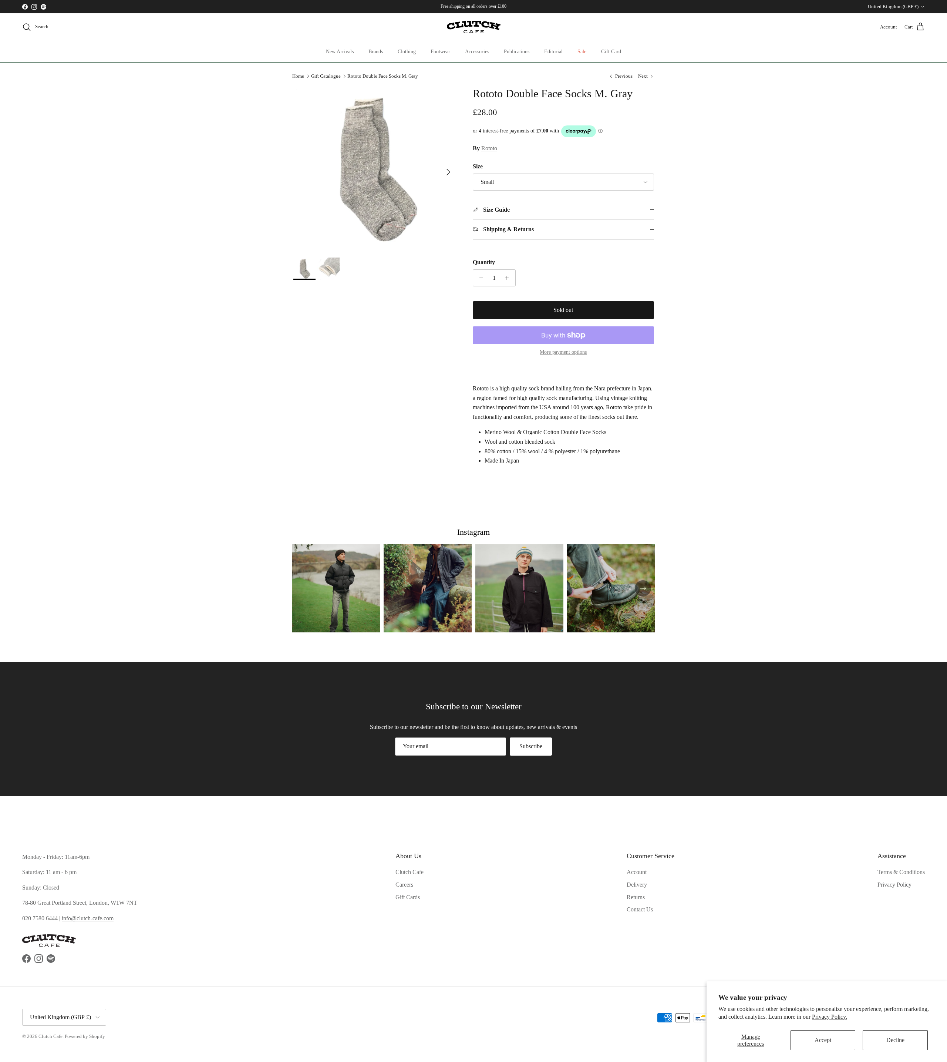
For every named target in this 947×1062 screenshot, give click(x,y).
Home (298, 76)
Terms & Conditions (901, 872)
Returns (636, 897)
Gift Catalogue (326, 76)
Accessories (477, 51)
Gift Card (611, 51)
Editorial (553, 51)
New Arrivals (340, 51)
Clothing (407, 51)
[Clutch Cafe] (474, 27)
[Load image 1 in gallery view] (374, 168)
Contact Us (640, 909)
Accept (823, 1040)
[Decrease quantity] (479, 278)
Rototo (489, 148)
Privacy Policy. (829, 1017)
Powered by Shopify (85, 1036)
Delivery (637, 884)
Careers (404, 884)
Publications (516, 51)
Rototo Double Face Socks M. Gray (382, 76)
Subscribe (530, 746)
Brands (375, 51)
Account (637, 872)
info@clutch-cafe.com (88, 918)
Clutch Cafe (409, 872)
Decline (895, 1040)
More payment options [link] (563, 352)
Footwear (440, 51)
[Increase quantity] (508, 278)
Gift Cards (407, 897)
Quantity (484, 262)
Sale (581, 51)
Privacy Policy (894, 884)
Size (478, 166)
